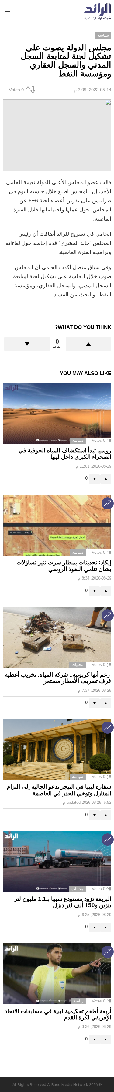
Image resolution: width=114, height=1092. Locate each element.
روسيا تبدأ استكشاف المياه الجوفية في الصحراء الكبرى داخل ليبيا (65, 453)
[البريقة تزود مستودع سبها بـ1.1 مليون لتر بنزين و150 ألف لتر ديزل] (57, 861)
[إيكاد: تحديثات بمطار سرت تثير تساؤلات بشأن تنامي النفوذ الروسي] (57, 525)
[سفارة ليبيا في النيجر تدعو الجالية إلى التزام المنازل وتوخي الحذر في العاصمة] (57, 749)
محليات (77, 664)
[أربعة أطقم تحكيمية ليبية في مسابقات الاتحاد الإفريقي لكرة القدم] (57, 973)
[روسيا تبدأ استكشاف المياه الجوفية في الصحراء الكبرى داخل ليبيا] (57, 413)
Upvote (88, 344)
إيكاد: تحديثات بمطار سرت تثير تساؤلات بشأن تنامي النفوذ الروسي (63, 565)
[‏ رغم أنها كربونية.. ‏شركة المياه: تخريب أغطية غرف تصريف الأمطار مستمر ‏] (57, 637)
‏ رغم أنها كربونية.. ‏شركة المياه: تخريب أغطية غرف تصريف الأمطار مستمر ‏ (58, 677)
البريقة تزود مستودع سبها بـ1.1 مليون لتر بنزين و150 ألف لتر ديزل (62, 902)
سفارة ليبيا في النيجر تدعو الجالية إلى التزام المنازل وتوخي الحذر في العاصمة (59, 789)
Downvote (27, 344)
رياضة (78, 1001)
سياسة (77, 440)
